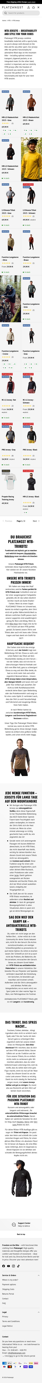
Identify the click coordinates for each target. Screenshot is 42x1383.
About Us (8, 32)
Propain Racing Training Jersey (8, 498)
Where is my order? (10, 1280)
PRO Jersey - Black (30, 449)
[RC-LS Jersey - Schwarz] (31, 384)
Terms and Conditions (11, 1321)
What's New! (9, 41)
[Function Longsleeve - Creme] (10, 335)
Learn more (31, 2)
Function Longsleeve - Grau (31, 352)
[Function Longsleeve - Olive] (10, 242)
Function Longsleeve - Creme (10, 352)
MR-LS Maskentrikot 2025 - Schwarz (10, 167)
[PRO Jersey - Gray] (10, 434)
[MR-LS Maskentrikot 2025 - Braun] (31, 102)
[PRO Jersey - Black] (31, 434)
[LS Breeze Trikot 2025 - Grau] (10, 195)
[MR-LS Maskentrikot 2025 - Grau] (10, 102)
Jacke (16, 875)
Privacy (5, 1316)
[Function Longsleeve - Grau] (31, 335)
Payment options (9, 1284)
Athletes (7, 24)
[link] (8, 521)
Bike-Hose (14, 624)
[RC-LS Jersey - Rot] (10, 384)
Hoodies (20, 1122)
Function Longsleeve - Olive (10, 258)
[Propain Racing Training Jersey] (10, 481)
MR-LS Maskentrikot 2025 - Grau (10, 118)
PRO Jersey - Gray (8, 449)
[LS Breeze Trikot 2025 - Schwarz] (31, 195)
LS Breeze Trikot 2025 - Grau (8, 211)
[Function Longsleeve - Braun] (31, 242)
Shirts (26, 1122)
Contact (5, 1298)
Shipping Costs (8, 1289)
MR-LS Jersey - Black (31, 496)
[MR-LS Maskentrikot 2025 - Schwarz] (10, 150)
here (11, 1356)
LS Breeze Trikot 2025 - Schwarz (29, 211)
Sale (6, 49)
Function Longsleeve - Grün (31, 305)
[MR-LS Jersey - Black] (31, 481)
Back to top (21, 1234)
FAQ (4, 1303)
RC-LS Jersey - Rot (9, 400)
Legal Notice (7, 1326)
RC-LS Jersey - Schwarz (28, 401)
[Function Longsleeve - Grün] (31, 288)
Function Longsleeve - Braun (31, 258)
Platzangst (10, 1377)
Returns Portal (8, 1294)
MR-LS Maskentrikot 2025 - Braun (31, 118)
